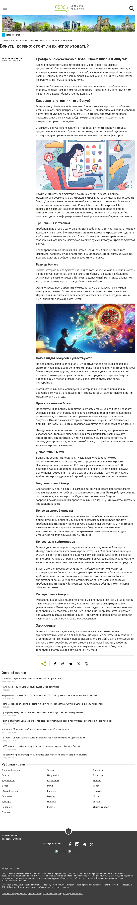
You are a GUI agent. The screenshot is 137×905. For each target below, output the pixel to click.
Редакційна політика (73, 893)
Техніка (50, 770)
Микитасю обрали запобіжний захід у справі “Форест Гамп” (32, 678)
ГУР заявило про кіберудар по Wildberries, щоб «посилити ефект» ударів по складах (44, 754)
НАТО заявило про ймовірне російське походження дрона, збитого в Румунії (41, 746)
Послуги (51, 801)
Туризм (5, 775)
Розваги (97, 780)
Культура (98, 791)
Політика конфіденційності (14, 893)
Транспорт (98, 775)
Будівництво (8, 780)
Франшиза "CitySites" (12, 839)
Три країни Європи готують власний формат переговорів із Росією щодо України (43, 737)
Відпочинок (53, 780)
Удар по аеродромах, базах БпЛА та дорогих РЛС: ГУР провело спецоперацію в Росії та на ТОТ (50, 695)
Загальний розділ (11, 770)
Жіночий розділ (10, 791)
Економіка (7, 796)
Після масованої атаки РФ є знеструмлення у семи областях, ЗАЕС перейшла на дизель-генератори (53, 704)
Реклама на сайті (10, 836)
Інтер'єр (51, 796)
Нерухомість (53, 775)
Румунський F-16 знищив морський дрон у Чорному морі (30, 687)
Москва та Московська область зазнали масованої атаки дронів (35, 729)
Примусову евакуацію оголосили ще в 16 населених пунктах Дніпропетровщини (42, 712)
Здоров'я (98, 770)
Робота (51, 807)
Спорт (96, 786)
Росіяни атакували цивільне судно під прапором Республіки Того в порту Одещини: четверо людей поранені (57, 721)
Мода (96, 796)
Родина (96, 801)
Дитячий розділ (101, 807)
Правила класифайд (52, 893)
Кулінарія (6, 801)
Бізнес (5, 786)
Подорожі (7, 807)
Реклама (6, 812)
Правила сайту (35, 893)
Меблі (50, 786)
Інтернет (51, 791)
